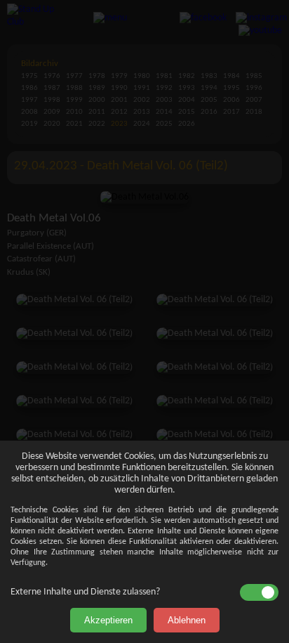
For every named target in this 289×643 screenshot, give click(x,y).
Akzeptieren (108, 620)
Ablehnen (187, 620)
